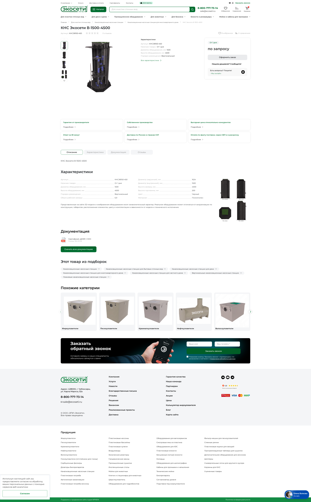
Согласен (25, 493)
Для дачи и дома (99, 17)
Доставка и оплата (96, 3)
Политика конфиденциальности (238, 500)
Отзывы (142, 152)
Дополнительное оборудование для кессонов (225, 455)
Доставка (113, 415)
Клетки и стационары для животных (125, 475)
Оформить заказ (227, 57)
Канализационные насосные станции (77, 471)
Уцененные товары (213, 471)
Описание (72, 152)
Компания (114, 377)
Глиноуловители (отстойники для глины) (79, 459)
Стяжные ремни (211, 442)
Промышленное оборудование (128, 17)
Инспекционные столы (119, 467)
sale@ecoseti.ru (208, 11)
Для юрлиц (147, 3)
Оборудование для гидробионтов (124, 484)
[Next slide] (64, 81)
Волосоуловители (69, 455)
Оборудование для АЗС (167, 446)
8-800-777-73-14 (208, 8)
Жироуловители (68, 438)
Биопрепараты (163, 475)
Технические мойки (165, 471)
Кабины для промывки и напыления (172, 467)
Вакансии (114, 405)
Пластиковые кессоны (119, 438)
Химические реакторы (119, 455)
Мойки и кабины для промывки (233, 17)
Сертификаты (115, 3)
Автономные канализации (72, 480)
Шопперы (208, 459)
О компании (65, 3)
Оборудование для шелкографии (171, 463)
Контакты (129, 3)
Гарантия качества (176, 377)
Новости (113, 386)
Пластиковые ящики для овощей (219, 446)
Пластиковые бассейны (119, 442)
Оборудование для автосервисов (171, 438)
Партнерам (172, 386)
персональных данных (20, 484)
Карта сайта (172, 415)
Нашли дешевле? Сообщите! (226, 64)
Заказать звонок (242, 3)
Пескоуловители (68, 442)
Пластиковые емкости (166, 451)
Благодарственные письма (123, 391)
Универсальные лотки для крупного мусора (224, 463)
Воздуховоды (114, 451)
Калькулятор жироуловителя (181, 405)
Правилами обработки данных (222, 359)
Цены (169, 400)
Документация (118, 152)
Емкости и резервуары (201, 17)
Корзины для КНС (212, 467)
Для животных (157, 17)
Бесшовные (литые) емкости (169, 455)
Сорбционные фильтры (71, 463)
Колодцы (160, 459)
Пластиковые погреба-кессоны (75, 484)
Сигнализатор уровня (166, 480)
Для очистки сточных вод (72, 17)
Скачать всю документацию (78, 249)
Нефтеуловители (68, 451)
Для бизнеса (177, 17)
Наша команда (173, 381)
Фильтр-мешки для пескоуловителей (221, 438)
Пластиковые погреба (71, 475)
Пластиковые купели (118, 446)
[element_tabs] (72, 152)
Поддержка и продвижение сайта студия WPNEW (80, 500)
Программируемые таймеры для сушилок (223, 451)
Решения (113, 400)
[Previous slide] (64, 39)
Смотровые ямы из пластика (169, 442)
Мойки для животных (118, 471)
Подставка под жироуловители (170, 484)
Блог (168, 410)
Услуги (80, 3)
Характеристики (95, 152)
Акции (169, 396)
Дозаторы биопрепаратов (72, 467)
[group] (79, 312)
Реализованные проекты (122, 410)
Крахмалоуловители (70, 446)
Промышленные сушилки (120, 463)
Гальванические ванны (119, 459)
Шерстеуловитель (117, 480)
